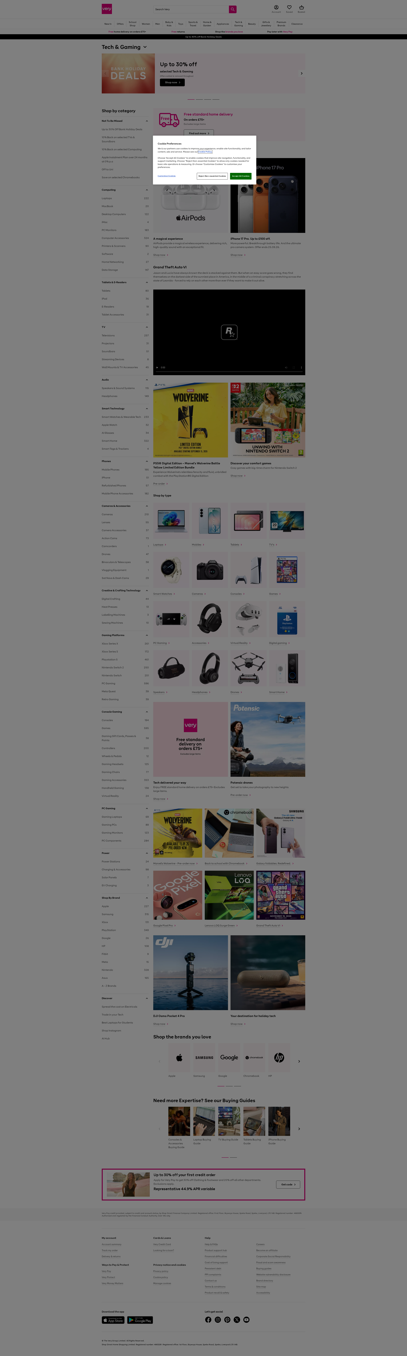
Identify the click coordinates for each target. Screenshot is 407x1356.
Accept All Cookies (240, 176)
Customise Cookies (167, 176)
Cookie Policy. (205, 151)
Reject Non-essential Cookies (212, 176)
